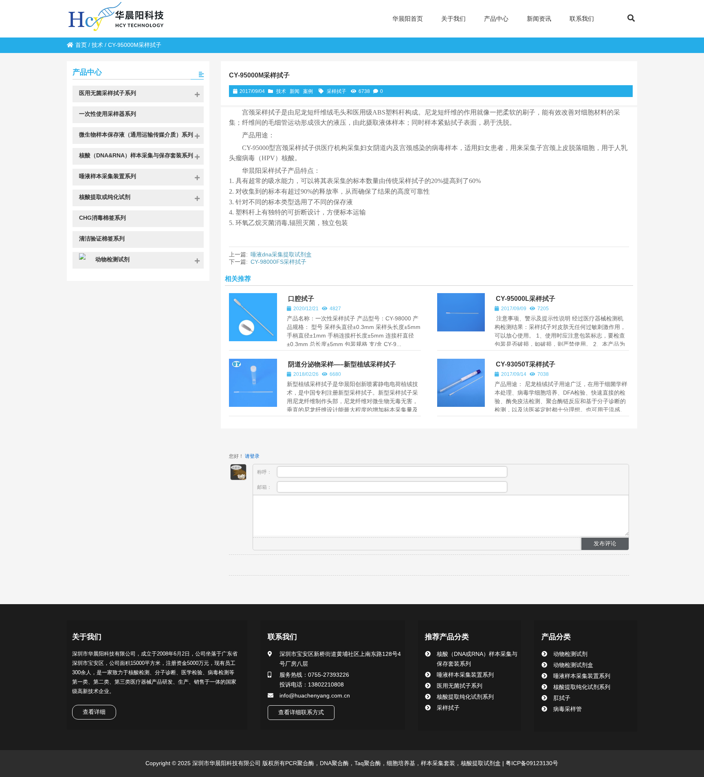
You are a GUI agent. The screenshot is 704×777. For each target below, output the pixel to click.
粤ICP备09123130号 (531, 763)
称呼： (265, 472)
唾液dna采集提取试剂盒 (281, 254)
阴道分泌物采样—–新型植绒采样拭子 (342, 364)
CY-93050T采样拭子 (525, 364)
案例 (308, 91)
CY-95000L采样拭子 (525, 298)
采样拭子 (336, 91)
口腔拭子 (301, 298)
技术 (97, 45)
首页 (81, 45)
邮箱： (265, 487)
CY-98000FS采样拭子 (278, 261)
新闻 (294, 91)
